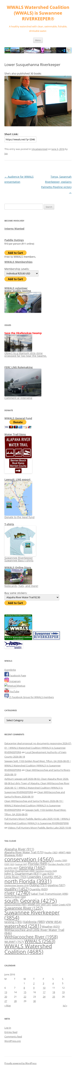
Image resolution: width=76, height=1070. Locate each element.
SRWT (46, 904)
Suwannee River (23, 907)
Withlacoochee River (31, 937)
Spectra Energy (15, 904)
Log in (7, 1027)
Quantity (38, 889)
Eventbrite (10, 669)
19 (63, 992)
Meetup (20, 685)
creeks (60, 860)
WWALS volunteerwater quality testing (17, 289)
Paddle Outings (14, 240)
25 (53, 996)
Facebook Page (17, 675)
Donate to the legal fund (19, 517)
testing (13, 922)
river (17, 893)
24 (44, 996)
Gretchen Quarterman (19, 870)
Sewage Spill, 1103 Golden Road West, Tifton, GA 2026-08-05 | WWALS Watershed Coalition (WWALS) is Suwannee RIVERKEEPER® (37, 765)
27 (5, 1001)
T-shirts (9, 524)
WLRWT (14, 942)
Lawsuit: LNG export (17, 479)
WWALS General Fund (18, 418)
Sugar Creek (61, 904)
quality (16, 888)
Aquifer (51, 852)
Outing (38, 885)
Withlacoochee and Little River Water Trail (34, 931)
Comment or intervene (18, 398)
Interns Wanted (14, 228)
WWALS (40, 941)
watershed (22, 926)
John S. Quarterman (22, 873)
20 (5, 996)
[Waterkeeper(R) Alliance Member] (13, 647)
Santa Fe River (15, 896)
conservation (29, 859)
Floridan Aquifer (59, 864)
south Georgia (30, 900)
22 (25, 996)
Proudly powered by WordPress (20, 1063)
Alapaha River (19, 849)
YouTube (14, 691)
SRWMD (33, 904)
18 (53, 992)
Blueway (13, 855)
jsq (6, 153)
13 (5, 992)
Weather (51, 926)
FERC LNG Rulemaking (18, 367)
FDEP (9, 864)
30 (34, 1001)
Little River (15, 877)
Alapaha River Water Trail (24, 852)
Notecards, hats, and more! (21, 586)
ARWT (64, 852)
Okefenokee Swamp (16, 885)
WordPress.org (12, 1041)
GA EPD (11, 868)
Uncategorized (39, 149)
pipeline (56, 885)
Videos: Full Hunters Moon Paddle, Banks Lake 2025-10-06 (39, 827)
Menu (38, 40)
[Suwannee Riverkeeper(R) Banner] (46, 639)
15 (25, 992)
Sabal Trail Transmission (49, 893)
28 (15, 1001)
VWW (53, 922)
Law (48, 874)
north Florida (27, 881)
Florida (37, 863)
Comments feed (13, 1036)
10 (44, 987)
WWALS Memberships (18, 262)
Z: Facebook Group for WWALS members (31, 697)
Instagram (15, 681)
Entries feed (10, 1032)
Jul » (65, 1005)
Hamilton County (46, 871)
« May (7, 1005)
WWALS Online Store (17, 567)
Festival (21, 864)
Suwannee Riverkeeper (32, 915)
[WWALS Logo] (18, 639)
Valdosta (34, 921)
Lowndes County (44, 877)
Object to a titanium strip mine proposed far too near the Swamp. (25, 354)
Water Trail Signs (15, 434)
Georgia (32, 867)
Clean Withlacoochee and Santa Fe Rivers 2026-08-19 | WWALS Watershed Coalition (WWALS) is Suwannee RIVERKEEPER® (33, 805)
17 (44, 992)
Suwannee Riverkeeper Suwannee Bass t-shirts (18, 559)
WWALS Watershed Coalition (28, 948)
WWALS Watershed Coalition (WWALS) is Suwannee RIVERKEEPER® (38, 13)
